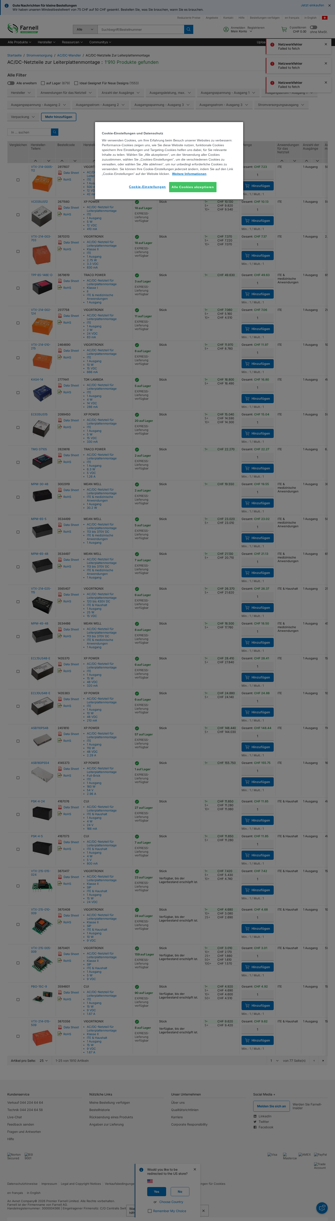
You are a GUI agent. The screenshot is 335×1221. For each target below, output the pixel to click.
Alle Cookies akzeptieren (193, 187)
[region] (169, 160)
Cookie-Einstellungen (147, 187)
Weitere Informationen (189, 174)
